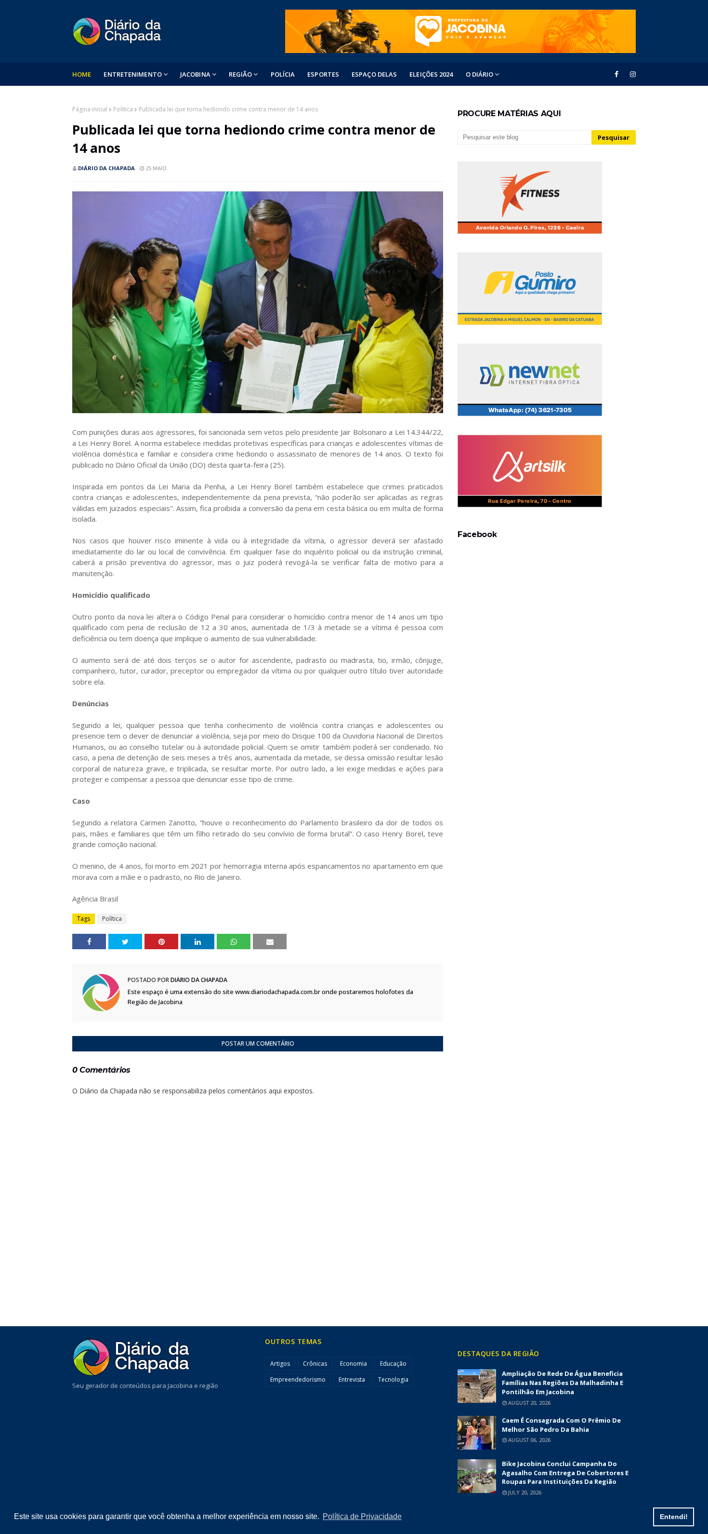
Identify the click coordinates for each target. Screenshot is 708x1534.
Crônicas (315, 1363)
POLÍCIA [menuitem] (283, 74)
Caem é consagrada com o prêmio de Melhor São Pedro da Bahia (561, 1425)
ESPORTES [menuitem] (323, 74)
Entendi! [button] (674, 1517)
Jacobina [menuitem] (195, 74)
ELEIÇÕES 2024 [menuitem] (431, 74)
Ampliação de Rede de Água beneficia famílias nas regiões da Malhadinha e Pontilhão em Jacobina (562, 1382)
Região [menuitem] (240, 74)
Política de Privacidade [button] (362, 1516)
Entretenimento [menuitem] (132, 74)
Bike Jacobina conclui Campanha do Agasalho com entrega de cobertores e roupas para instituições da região (565, 1472)
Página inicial (89, 109)
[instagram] (631, 74)
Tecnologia (393, 1379)
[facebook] (616, 74)
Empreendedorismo (298, 1379)
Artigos (280, 1363)
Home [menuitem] (81, 74)
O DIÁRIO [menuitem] (480, 74)
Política (123, 109)
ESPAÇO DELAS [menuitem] (374, 74)
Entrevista (352, 1379)
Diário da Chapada (106, 168)
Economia (353, 1363)
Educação (393, 1363)
